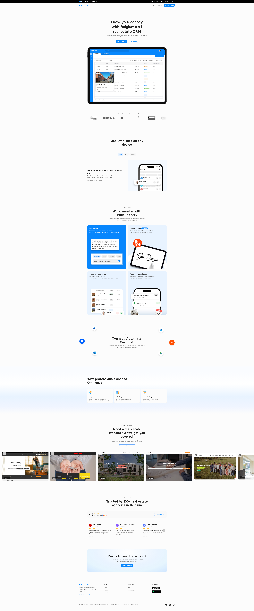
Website (160, 5)
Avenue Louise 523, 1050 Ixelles (87, 587)
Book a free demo (83, 595)
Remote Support (132, 590)
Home (154, 5)
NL (96, 1)
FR (99, 1)
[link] (84, 5)
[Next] (164, 530)
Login (129, 587)
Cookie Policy (134, 604)
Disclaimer (118, 604)
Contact (112, 604)
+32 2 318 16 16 (154, 1)
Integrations (107, 592)
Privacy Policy (125, 604)
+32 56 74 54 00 (83, 589)
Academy (130, 592)
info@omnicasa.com (84, 591)
